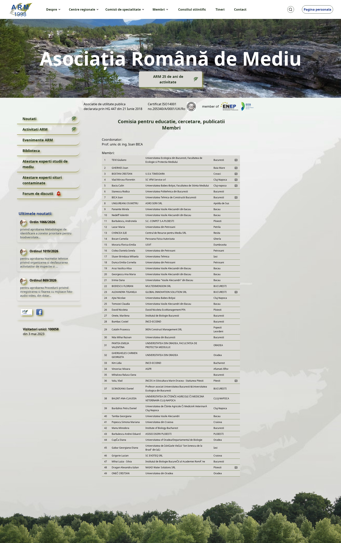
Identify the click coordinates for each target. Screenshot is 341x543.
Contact (240, 9)
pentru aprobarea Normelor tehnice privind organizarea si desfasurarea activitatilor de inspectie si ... (44, 262)
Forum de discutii (37, 193)
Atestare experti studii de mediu (45, 164)
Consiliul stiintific (192, 9)
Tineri (220, 9)
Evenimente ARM (37, 140)
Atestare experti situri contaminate (42, 180)
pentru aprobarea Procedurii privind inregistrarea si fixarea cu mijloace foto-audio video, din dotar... (46, 291)
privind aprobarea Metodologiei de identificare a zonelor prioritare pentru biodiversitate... (45, 233)
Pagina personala (317, 9)
